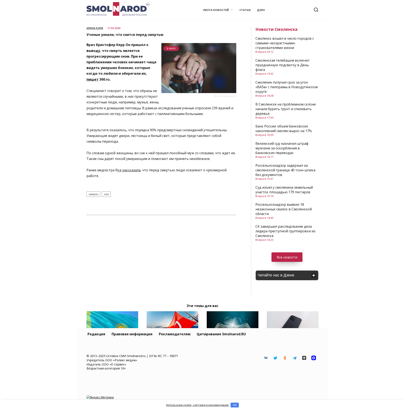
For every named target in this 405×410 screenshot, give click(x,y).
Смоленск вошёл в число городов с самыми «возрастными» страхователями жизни (284, 43)
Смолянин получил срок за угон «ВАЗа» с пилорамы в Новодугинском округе (286, 87)
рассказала (131, 170)
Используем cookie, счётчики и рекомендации (197, 405)
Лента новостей (216, 10)
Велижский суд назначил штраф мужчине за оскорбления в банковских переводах (281, 148)
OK (235, 405)
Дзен (261, 10)
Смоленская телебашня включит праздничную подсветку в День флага (282, 65)
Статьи (245, 10)
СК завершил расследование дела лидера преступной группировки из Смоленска (285, 231)
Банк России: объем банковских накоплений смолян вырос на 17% (283, 128)
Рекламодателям (174, 334)
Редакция (96, 334)
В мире (171, 48)
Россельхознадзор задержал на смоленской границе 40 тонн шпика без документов (285, 170)
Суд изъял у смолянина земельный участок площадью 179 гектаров (284, 189)
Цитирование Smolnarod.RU (221, 334)
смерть (93, 194)
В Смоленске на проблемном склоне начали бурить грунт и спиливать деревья (285, 109)
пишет (92, 79)
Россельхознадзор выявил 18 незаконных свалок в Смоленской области (283, 209)
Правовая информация (132, 334)
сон (106, 194)
